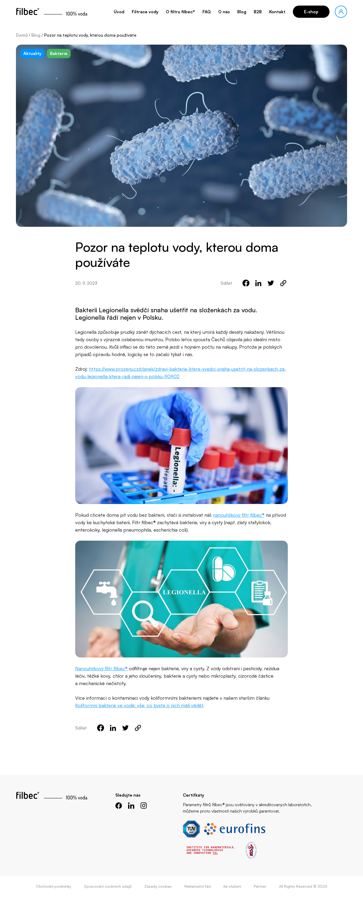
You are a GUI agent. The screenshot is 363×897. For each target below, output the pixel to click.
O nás (224, 11)
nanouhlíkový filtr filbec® (238, 515)
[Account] (341, 12)
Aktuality (32, 53)
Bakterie (58, 53)
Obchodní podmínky (53, 886)
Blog (241, 11)
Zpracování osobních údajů (108, 886)
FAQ (206, 11)
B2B (258, 11)
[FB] (118, 805)
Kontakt (277, 11)
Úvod (119, 11)
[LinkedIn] (131, 805)
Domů (22, 35)
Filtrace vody (145, 11)
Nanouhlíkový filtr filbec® (101, 668)
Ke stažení (232, 886)
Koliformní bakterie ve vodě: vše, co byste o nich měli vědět (139, 705)
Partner (260, 886)
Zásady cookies (158, 886)
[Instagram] (143, 805)
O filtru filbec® (180, 11)
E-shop (311, 11)
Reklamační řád (197, 886)
